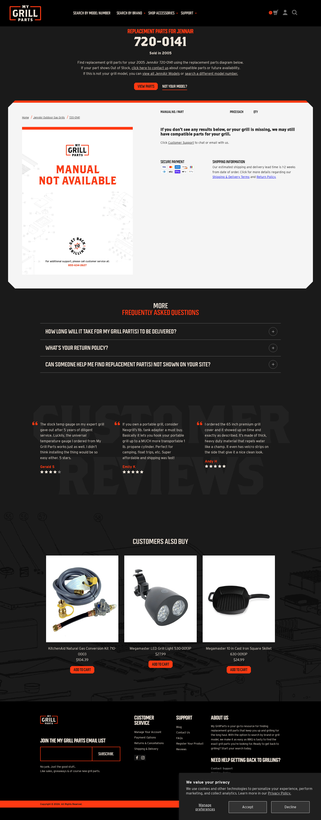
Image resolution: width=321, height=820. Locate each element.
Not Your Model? (174, 86)
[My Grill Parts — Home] (24, 13)
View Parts (146, 86)
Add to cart (82, 670)
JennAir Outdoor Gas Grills (49, 117)
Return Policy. (266, 177)
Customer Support (181, 142)
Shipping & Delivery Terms (231, 177)
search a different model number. (211, 74)
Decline (290, 807)
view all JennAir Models (161, 74)
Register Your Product (190, 743)
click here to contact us (150, 68)
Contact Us (183, 732)
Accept (247, 807)
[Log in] (285, 14)
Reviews (181, 749)
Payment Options (145, 737)
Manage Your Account (147, 732)
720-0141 (74, 117)
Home (25, 117)
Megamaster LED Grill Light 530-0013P (160, 648)
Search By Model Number (91, 13)
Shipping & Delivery (146, 748)
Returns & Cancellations (149, 743)
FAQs (179, 738)
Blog (179, 727)
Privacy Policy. (279, 793)
